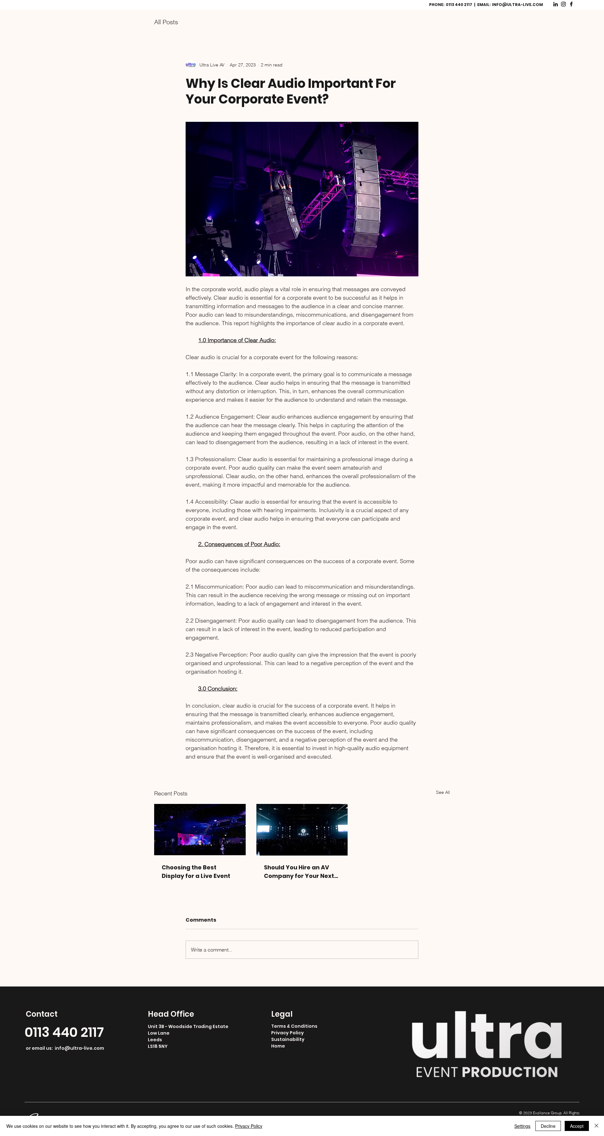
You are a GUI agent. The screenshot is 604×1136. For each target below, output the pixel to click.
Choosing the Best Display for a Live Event (196, 871)
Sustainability (288, 1044)
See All (443, 792)
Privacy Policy (287, 1038)
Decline (548, 1126)
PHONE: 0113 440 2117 (451, 4)
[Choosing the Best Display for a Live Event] (200, 829)
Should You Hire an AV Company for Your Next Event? (299, 871)
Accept (577, 1126)
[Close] (596, 1126)
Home (278, 1051)
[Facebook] (571, 4)
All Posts (166, 22)
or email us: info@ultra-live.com (65, 1053)
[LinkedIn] (555, 4)
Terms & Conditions (294, 1031)
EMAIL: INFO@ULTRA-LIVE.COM (510, 4)
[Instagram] (563, 4)
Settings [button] (522, 1126)
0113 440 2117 (64, 1037)
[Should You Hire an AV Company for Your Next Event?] (302, 830)
